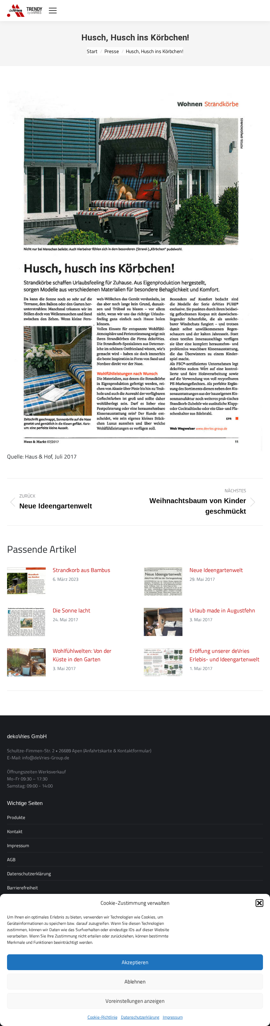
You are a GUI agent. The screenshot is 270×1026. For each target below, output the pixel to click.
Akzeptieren (135, 962)
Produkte (16, 817)
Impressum (173, 1017)
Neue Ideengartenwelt (216, 570)
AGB (11, 859)
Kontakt (14, 831)
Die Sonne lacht (71, 610)
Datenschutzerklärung (140, 1017)
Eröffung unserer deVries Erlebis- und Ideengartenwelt (224, 655)
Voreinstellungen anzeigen (135, 1001)
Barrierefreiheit (22, 887)
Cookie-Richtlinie (102, 1017)
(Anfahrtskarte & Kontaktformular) (117, 750)
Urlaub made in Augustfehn (222, 610)
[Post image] (26, 581)
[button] (259, 903)
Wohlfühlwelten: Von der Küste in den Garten (82, 655)
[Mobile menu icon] (53, 11)
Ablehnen (135, 982)
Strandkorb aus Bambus (81, 570)
